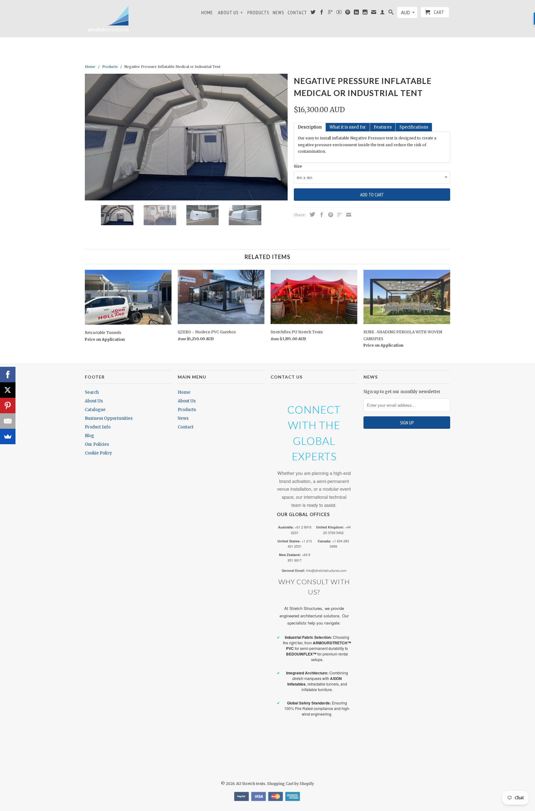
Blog (89, 435)
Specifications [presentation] (413, 127)
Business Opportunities (109, 418)
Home (207, 12)
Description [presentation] (310, 127)
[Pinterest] (7, 405)
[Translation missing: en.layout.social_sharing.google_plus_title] (338, 214)
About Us (230, 12)
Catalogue (95, 409)
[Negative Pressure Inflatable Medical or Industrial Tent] (186, 137)
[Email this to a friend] (347, 214)
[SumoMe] (7, 436)
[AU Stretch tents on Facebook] (321, 13)
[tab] (310, 127)
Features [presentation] (383, 127)
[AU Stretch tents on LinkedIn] (356, 13)
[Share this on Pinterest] (329, 214)
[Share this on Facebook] (320, 214)
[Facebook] (7, 374)
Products (258, 12)
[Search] (391, 13)
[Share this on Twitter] (311, 214)
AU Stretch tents (250, 783)
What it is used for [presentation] (347, 127)
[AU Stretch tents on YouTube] (339, 13)
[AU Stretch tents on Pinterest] (347, 13)
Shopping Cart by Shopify (290, 783)
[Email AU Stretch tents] (373, 13)
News (278, 12)
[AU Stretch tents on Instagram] (365, 13)
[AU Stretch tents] (108, 19)
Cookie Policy (98, 453)
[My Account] (382, 13)
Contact (297, 12)
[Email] (7, 421)
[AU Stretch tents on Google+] (330, 13)
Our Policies (97, 444)
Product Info (98, 427)
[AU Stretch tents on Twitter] (313, 13)
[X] (7, 390)
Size (298, 166)
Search (92, 392)
